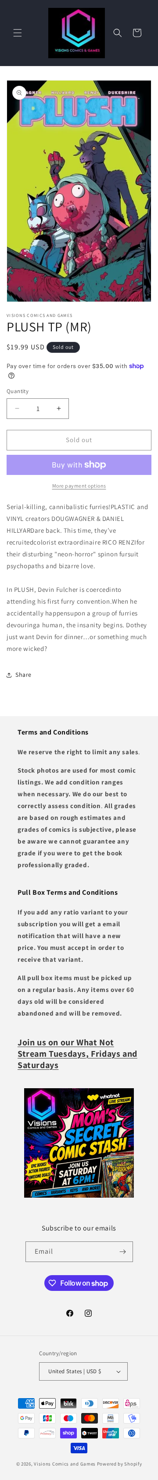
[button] (17, 32)
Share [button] (23, 674)
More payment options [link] (79, 485)
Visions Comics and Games (65, 1464)
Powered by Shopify (119, 1464)
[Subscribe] (123, 1251)
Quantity (18, 391)
